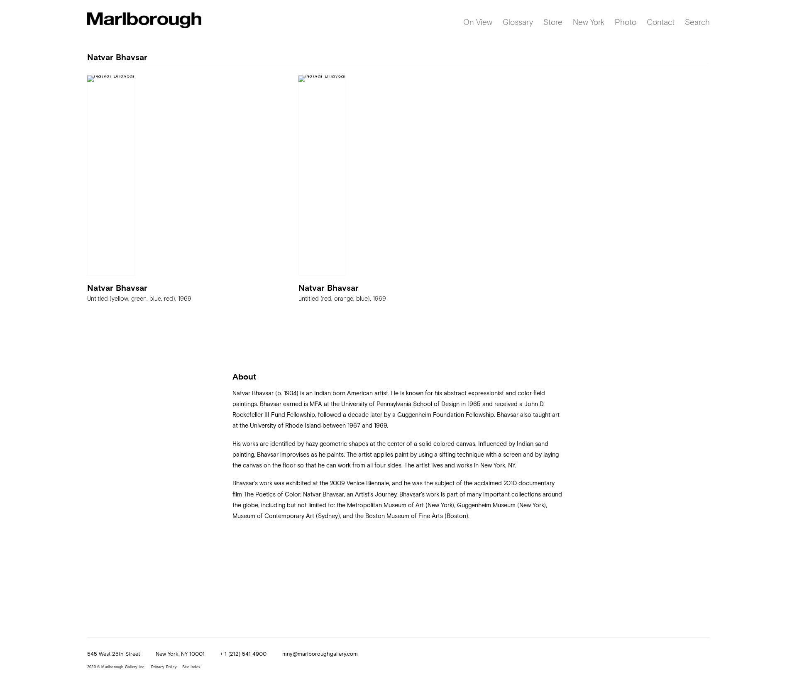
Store (552, 22)
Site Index (191, 667)
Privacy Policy (164, 667)
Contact (661, 22)
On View (477, 22)
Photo (625, 22)
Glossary (518, 22)
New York (588, 22)
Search (697, 22)
